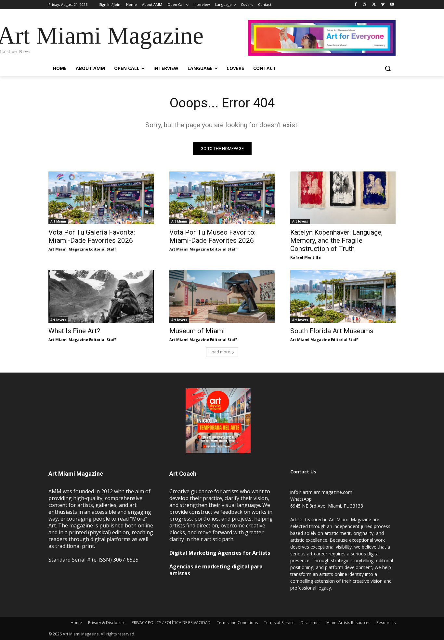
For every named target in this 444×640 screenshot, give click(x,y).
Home (76, 622)
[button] (388, 68)
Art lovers (300, 221)
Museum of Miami (197, 331)
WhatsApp (301, 499)
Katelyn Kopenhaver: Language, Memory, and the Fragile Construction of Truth (336, 240)
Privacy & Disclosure (106, 622)
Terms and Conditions (237, 622)
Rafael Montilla (305, 257)
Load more (220, 352)
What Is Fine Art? (74, 331)
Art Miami (58, 221)
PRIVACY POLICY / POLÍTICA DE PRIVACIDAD (171, 622)
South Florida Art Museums (331, 331)
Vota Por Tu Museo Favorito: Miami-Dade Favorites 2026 (212, 236)
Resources (386, 622)
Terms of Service (279, 622)
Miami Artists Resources (348, 622)
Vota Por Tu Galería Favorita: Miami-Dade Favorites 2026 (91, 236)
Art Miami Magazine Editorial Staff (82, 249)
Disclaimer (310, 622)
